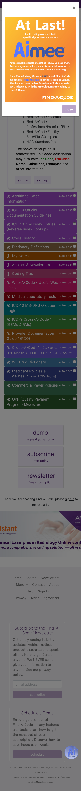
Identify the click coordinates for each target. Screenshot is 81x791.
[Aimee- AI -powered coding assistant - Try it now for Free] (71, 752)
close (69, 109)
